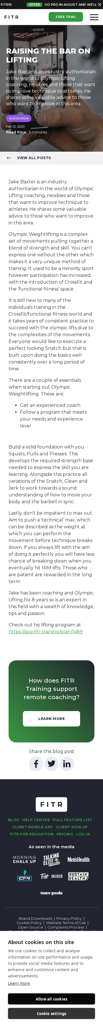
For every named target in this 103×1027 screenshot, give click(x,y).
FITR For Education (32, 834)
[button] (94, 17)
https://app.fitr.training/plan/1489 (46, 631)
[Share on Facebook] (36, 764)
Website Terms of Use (66, 923)
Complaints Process (65, 927)
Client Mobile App (32, 827)
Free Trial (66, 17)
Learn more (19, 983)
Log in (83, 834)
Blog (13, 820)
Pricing (65, 834)
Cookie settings (51, 1013)
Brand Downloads (35, 918)
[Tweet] (51, 764)
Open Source (30, 927)
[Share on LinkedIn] (67, 764)
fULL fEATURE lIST (72, 820)
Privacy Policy (69, 918)
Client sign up (72, 827)
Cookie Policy (29, 923)
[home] (11, 17)
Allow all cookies (51, 999)
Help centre (36, 820)
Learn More (51, 719)
